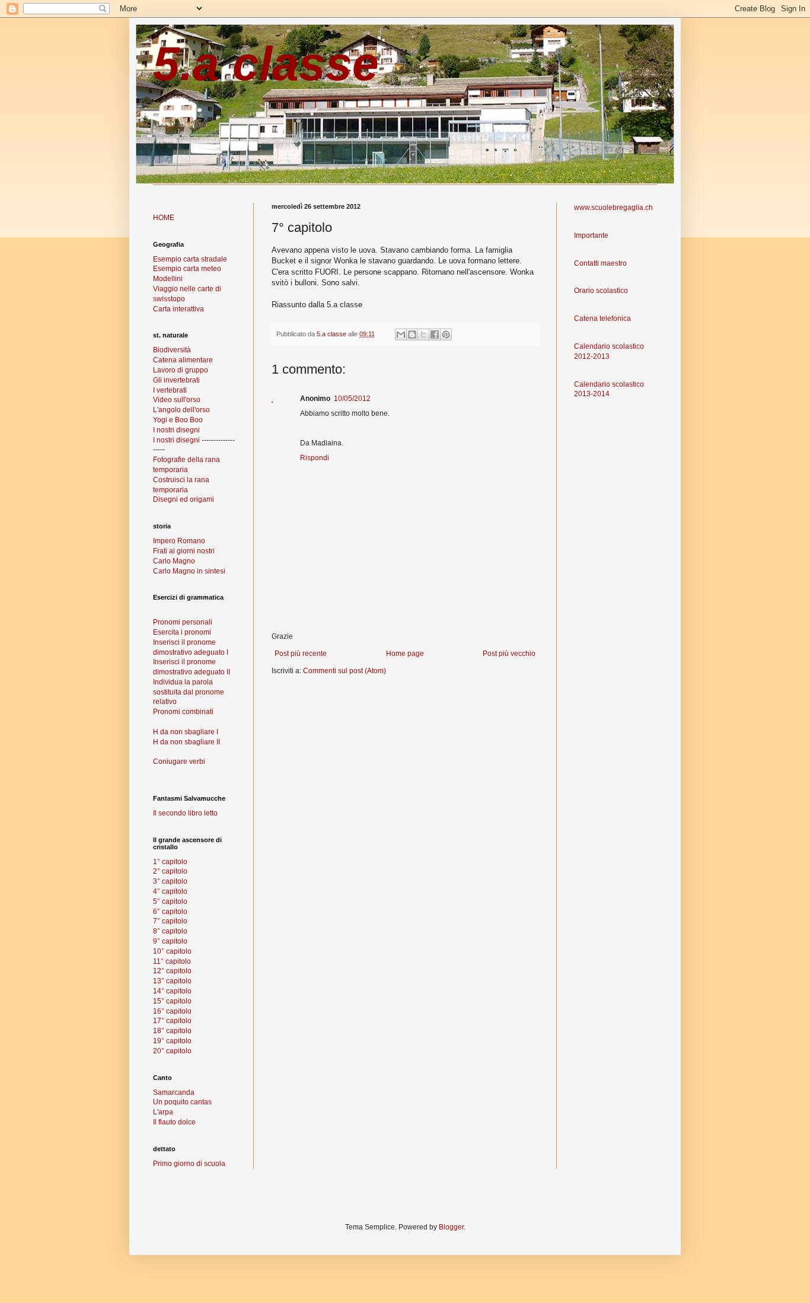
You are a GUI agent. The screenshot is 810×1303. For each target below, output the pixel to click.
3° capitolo (170, 881)
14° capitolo (172, 991)
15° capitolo (172, 1001)
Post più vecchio (509, 653)
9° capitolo (170, 941)
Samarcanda (173, 1092)
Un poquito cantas (182, 1102)
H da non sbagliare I (185, 732)
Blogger (451, 1227)
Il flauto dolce (174, 1122)
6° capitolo (170, 911)
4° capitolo (170, 891)
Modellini (168, 279)
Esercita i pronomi (182, 632)
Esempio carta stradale (190, 259)
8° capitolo (170, 931)
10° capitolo (172, 951)
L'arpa (163, 1112)
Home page (405, 653)
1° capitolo (170, 862)
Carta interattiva (178, 309)
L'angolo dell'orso (181, 410)
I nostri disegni (176, 430)
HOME (163, 218)
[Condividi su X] (423, 334)
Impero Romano (179, 541)
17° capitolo (172, 1021)
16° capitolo (172, 1011)
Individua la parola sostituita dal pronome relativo (188, 692)
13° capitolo (172, 981)
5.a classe (266, 63)
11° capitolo (172, 961)
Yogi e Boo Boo (178, 420)
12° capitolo (172, 971)
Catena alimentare (183, 360)
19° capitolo (172, 1041)
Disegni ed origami (183, 499)
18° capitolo (172, 1031)
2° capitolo (170, 871)
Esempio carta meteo (187, 269)
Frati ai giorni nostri (184, 551)
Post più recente (301, 653)
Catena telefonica (602, 318)
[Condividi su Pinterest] (446, 334)
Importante (591, 235)
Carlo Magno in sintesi (189, 571)
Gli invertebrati (176, 380)
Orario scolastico (601, 290)
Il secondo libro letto (185, 813)
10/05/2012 (352, 398)
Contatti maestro (600, 263)
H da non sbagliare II (186, 742)
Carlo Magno (174, 561)
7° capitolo (170, 921)
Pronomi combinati (183, 712)
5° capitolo (170, 901)
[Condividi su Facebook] (435, 334)
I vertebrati (170, 390)
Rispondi (314, 458)
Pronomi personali (182, 622)
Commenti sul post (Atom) (344, 671)
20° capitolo (172, 1051)
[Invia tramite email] (401, 334)
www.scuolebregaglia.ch (613, 207)
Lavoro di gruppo (180, 370)
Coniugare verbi (179, 761)
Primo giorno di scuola (189, 1163)
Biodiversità (172, 350)
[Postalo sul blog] (412, 334)
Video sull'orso (176, 400)
